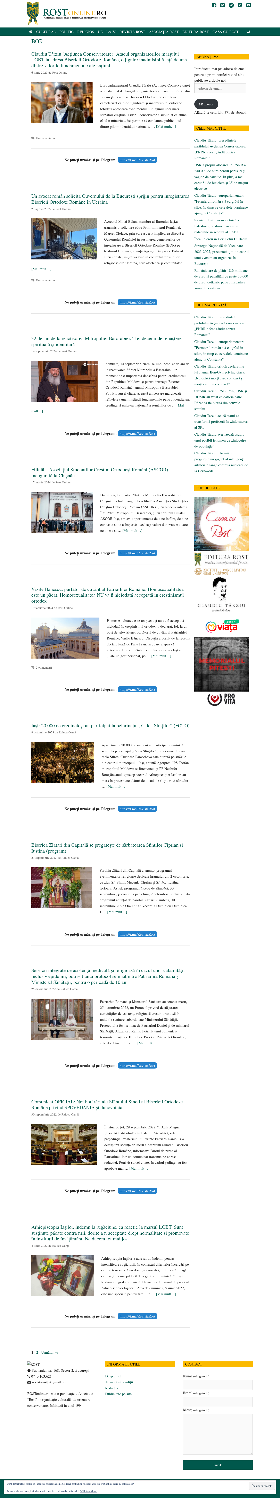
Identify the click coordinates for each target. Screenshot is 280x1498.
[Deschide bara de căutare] (248, 31)
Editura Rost (195, 31)
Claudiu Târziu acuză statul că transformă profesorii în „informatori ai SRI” (221, 421)
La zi (111, 31)
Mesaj (196, 1409)
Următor (49, 1352)
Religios (85, 31)
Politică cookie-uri (88, 1491)
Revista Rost (132, 31)
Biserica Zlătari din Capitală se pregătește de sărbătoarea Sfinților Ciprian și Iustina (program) (107, 847)
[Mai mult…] (166, 126)
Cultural (46, 31)
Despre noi (113, 1376)
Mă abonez (206, 104)
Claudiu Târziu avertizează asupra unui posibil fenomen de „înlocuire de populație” (220, 440)
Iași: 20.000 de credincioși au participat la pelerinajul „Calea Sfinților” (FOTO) (110, 725)
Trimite (217, 1465)
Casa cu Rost (226, 31)
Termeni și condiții (119, 1381)
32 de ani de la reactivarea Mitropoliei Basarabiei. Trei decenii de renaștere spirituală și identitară (106, 341)
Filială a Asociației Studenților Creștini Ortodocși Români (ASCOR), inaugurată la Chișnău (100, 472)
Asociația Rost (164, 31)
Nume (196, 1376)
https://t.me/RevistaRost (137, 159)
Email (196, 1392)
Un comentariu (45, 138)
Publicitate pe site (118, 1393)
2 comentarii (44, 667)
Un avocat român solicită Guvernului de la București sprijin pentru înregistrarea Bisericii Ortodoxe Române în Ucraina (110, 199)
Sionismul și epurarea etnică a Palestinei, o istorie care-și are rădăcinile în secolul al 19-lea (216, 225)
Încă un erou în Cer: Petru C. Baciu (220, 238)
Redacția (111, 1387)
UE (100, 31)
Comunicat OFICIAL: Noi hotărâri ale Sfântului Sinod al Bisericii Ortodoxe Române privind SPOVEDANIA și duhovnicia (107, 1104)
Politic (66, 31)
